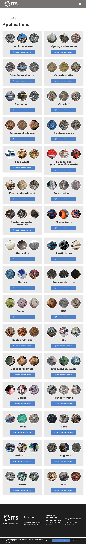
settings (8, 542)
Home (5, 18)
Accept (56, 541)
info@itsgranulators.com (33, 522)
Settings (75, 541)
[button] (80, 4)
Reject (65, 541)
